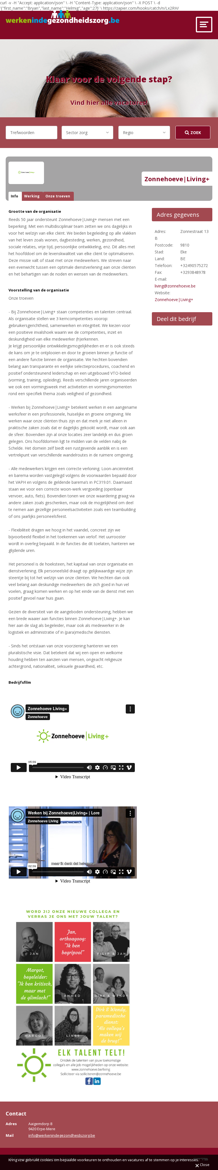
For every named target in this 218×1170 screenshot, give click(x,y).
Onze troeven (57, 196)
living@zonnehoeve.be (175, 286)
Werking (31, 196)
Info (14, 196)
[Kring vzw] (62, 17)
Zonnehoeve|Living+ (174, 299)
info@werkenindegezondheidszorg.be (61, 1135)
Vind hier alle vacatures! (109, 102)
